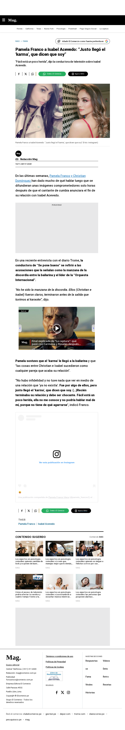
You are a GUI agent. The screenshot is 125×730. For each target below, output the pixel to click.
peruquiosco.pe (13, 719)
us (87, 668)
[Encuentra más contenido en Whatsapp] (32, 74)
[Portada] (13, 662)
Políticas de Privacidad (56, 662)
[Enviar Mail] (17, 159)
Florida (19, 29)
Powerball (72, 29)
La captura (104, 29)
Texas (38, 29)
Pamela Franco (26, 523)
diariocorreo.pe (97, 714)
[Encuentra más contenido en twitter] (25, 74)
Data (105, 668)
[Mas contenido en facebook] (57, 692)
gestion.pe (51, 714)
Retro (106, 676)
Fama (88, 676)
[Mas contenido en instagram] (68, 692)
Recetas (107, 684)
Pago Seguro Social (88, 29)
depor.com (65, 714)
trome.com (80, 714)
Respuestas (92, 660)
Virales (89, 684)
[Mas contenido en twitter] (63, 692)
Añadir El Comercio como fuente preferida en (83, 41)
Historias (90, 692)
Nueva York (49, 29)
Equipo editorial (12, 665)
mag (27, 719)
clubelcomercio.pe (32, 714)
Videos (106, 660)
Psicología (61, 29)
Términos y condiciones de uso (59, 656)
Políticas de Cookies (55, 667)
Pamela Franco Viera (58, 497)
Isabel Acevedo (46, 523)
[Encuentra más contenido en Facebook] (18, 74)
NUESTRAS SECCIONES (94, 656)
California (29, 29)
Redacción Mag (29, 159)
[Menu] (5, 20)
